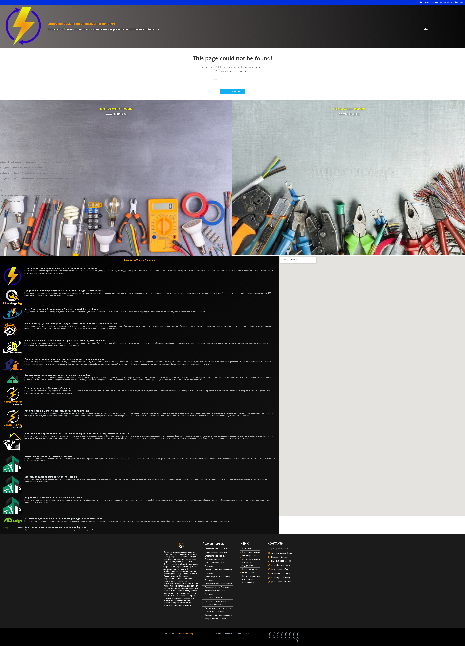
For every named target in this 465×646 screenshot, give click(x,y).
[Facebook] (269, 634)
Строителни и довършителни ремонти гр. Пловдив (50, 477)
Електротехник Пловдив (116, 108)
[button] (427, 25)
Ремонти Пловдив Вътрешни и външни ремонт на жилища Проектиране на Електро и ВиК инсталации (56, 173)
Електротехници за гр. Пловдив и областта (47, 388)
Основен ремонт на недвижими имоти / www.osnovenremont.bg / (57, 375)
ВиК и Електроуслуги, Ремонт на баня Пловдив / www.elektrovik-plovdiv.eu (62, 309)
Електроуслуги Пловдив (349, 108)
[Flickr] (285, 634)
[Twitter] (273, 634)
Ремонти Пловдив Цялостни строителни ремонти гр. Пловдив (56, 411)
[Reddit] (297, 634)
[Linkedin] (289, 634)
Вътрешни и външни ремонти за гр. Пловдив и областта (53, 497)
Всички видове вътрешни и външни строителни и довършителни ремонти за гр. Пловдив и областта (76, 433)
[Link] (281, 637)
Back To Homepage (232, 92)
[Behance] (277, 634)
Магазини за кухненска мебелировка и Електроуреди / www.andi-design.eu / (63, 518)
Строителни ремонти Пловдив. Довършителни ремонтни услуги (47, 179)
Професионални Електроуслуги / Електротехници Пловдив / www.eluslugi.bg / (64, 290)
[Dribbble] (281, 634)
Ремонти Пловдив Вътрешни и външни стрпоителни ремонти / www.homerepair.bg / (67, 340)
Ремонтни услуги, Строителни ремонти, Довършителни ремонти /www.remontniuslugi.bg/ (70, 323)
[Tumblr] (269, 637)
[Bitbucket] (277, 637)
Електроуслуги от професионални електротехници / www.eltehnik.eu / (60, 268)
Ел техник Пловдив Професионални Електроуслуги (47, 162)
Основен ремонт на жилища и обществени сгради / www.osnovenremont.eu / (64, 359)
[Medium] (293, 634)
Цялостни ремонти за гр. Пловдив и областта (48, 456)
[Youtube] (273, 637)
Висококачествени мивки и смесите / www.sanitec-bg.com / (55, 527)
